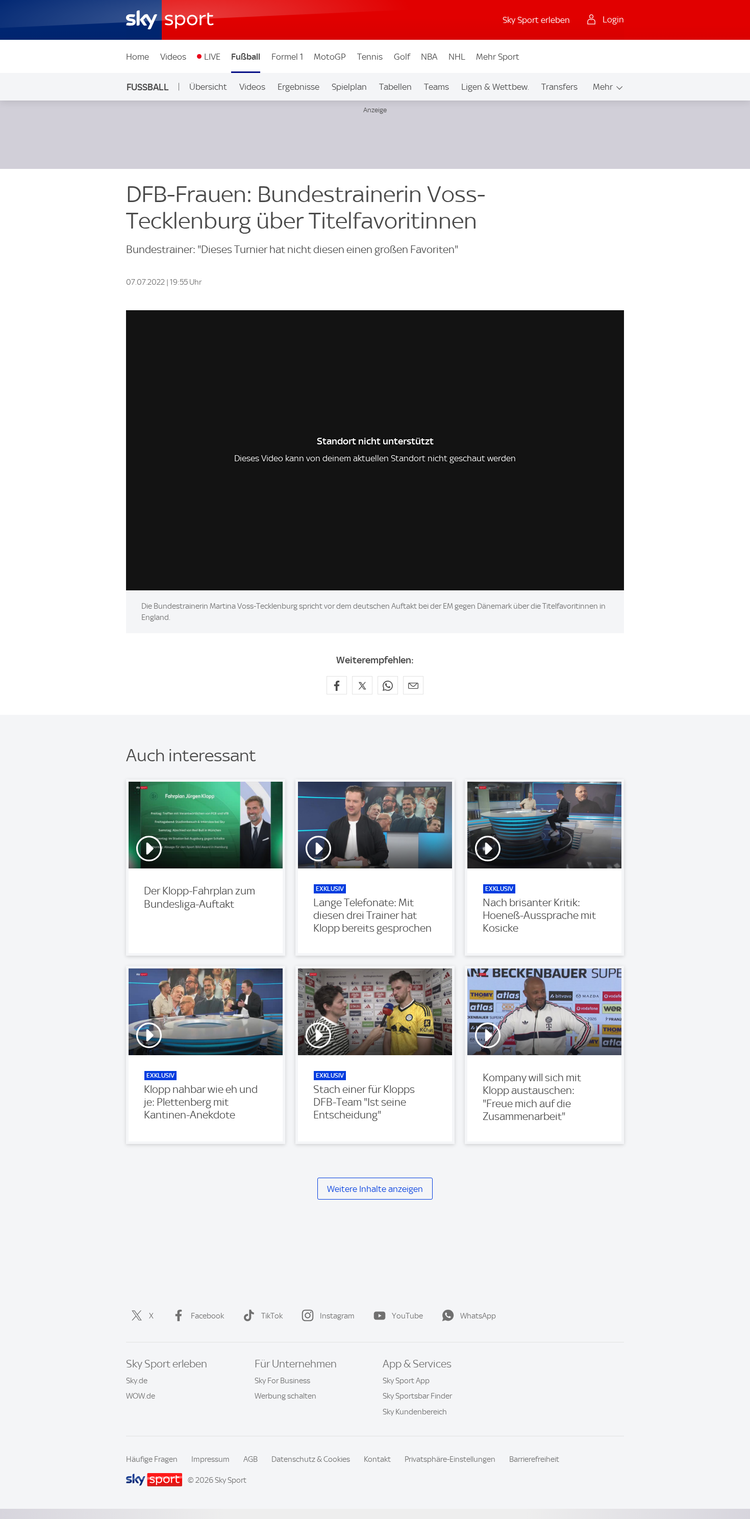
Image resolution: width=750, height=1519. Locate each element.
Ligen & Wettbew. (495, 87)
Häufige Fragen (152, 1459)
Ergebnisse (298, 87)
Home (137, 57)
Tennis (370, 57)
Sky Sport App (406, 1380)
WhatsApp (478, 1316)
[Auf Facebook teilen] (337, 685)
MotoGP (330, 57)
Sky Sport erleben (536, 20)
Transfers (559, 87)
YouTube (407, 1316)
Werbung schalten (285, 1396)
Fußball (245, 57)
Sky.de (136, 1380)
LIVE (212, 57)
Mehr (603, 87)
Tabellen (395, 87)
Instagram (337, 1316)
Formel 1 (287, 57)
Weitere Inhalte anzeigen (375, 1189)
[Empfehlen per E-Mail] (413, 685)
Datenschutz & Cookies (310, 1459)
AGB (250, 1459)
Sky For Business (282, 1380)
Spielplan (349, 87)
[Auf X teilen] (362, 685)
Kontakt (377, 1459)
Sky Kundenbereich (415, 1411)
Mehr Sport (497, 57)
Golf (402, 57)
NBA (429, 57)
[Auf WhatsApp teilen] (388, 685)
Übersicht (208, 87)
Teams (436, 87)
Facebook (207, 1316)
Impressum (210, 1459)
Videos (173, 57)
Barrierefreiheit (534, 1459)
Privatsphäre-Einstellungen (450, 1459)
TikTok (272, 1316)
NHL (456, 57)
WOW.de (140, 1396)
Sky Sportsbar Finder (417, 1396)
